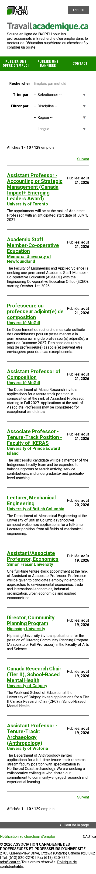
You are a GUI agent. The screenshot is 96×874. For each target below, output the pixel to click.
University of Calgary (27, 685)
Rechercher (19, 83)
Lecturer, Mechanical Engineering (31, 500)
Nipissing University (26, 628)
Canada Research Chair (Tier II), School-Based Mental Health (34, 674)
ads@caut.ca (10, 862)
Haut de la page (76, 825)
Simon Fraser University (30, 564)
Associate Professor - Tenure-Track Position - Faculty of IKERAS (34, 437)
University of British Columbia (35, 508)
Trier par (21, 94)
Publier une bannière (48, 63)
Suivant (83, 159)
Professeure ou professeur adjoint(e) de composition (35, 311)
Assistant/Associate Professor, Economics (32, 556)
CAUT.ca (89, 836)
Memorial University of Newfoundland (29, 259)
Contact (80, 63)
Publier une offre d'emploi (16, 63)
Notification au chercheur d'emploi (27, 836)
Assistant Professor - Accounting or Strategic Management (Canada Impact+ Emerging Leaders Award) (34, 186)
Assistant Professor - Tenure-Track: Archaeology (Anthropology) (32, 734)
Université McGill (23, 322)
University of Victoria (27, 748)
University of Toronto (27, 203)
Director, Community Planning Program (31, 620)
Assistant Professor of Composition (34, 374)
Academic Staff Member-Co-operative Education (33, 245)
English (78, 10)
